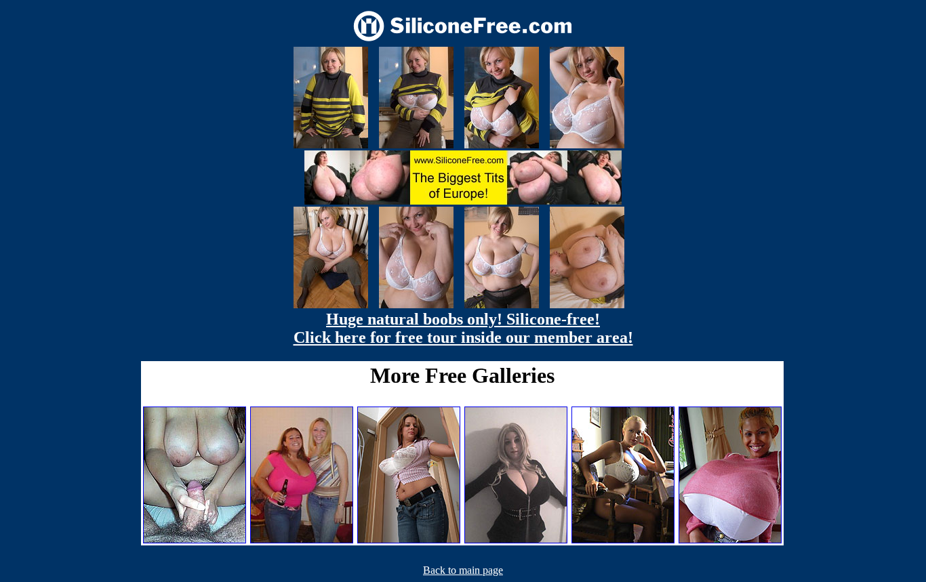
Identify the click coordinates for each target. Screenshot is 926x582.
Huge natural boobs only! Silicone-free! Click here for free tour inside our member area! (463, 328)
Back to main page (463, 570)
